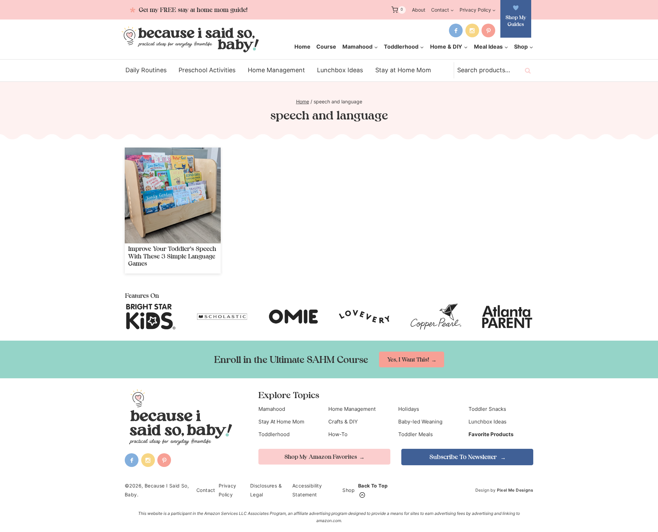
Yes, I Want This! (408, 359)
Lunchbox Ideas (340, 70)
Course (326, 46)
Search (529, 70)
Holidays (408, 409)
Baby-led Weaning (420, 421)
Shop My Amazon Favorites (320, 456)
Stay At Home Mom (281, 421)
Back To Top (373, 486)
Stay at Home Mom (403, 70)
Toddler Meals (415, 434)
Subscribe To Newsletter (463, 456)
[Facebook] (456, 30)
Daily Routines (146, 70)
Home (302, 46)
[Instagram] (472, 30)
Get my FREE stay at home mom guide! (192, 9)
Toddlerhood (274, 434)
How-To (338, 434)
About (418, 10)
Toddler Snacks (487, 409)
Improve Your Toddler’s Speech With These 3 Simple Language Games (172, 256)
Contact (205, 490)
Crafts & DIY (343, 421)
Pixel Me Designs (515, 490)
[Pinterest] (488, 30)
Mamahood (271, 409)
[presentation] (173, 195)
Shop (348, 490)
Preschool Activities (207, 70)
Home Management (276, 70)
